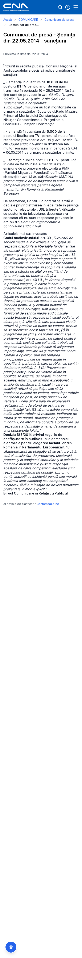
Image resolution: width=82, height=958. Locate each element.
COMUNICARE (28, 19)
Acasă (7, 19)
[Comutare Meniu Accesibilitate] (11, 947)
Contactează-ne (48, 504)
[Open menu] (76, 7)
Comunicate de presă (59, 19)
